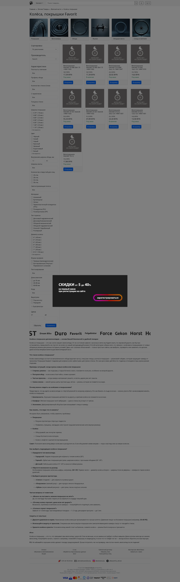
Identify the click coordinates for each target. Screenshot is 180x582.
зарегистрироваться (107, 297)
